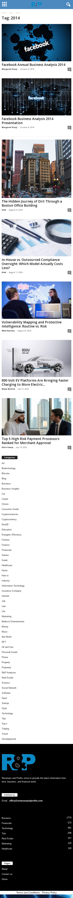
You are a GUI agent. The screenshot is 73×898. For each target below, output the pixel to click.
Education (7, 529)
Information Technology (13, 585)
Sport (4, 698)
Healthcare (7, 565)
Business (6, 483)
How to (5, 575)
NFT (4, 642)
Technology (7, 713)
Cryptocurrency (9, 519)
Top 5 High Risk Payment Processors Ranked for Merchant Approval (30, 441)
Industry (6, 580)
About (4, 869)
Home (4, 13)
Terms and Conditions (28, 892)
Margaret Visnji (9, 69)
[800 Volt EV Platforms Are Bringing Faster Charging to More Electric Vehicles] (36, 358)
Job (3, 601)
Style (4, 708)
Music (5, 631)
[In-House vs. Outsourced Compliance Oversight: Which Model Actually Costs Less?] (36, 237)
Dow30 (5, 524)
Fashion (6, 540)
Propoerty (6, 667)
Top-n (4, 723)
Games (5, 555)
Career (5, 499)
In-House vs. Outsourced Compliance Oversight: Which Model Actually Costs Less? (32, 264)
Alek (4, 210)
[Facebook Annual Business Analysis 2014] (36, 42)
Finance (6, 545)
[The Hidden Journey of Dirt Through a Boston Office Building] (36, 169)
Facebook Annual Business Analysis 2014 (33, 64)
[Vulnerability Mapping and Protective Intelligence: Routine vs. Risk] (36, 300)
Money (5, 626)
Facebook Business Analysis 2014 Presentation (27, 121)
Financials (7, 550)
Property (6, 662)
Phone (5, 657)
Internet (5, 596)
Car (3, 494)
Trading (5, 728)
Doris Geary (7, 447)
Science (6, 682)
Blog (4, 478)
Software (6, 693)
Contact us (7, 874)
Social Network (9, 688)
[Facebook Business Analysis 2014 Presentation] (36, 97)
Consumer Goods (10, 509)
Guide (4, 560)
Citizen (5, 504)
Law (4, 606)
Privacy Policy (49, 892)
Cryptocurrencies (10, 514)
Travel (5, 734)
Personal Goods (9, 652)
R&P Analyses (9, 672)
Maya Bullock (8, 389)
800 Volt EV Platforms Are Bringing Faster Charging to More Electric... (35, 382)
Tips (4, 718)
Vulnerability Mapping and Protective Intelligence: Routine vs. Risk (32, 324)
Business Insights (10, 488)
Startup (5, 703)
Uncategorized (9, 739)
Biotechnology (9, 468)
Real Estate (7, 677)
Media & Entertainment (13, 621)
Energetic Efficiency (12, 534)
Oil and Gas (7, 647)
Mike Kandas (8, 330)
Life (3, 611)
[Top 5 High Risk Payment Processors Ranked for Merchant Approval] (36, 416)
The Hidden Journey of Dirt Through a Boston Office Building (32, 203)
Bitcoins (6, 473)
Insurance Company (11, 591)
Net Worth (7, 637)
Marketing (6, 616)
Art (3, 463)
